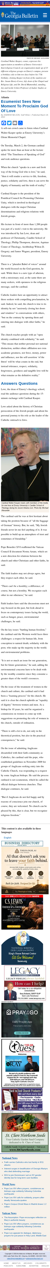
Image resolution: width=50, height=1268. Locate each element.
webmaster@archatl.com (34, 1258)
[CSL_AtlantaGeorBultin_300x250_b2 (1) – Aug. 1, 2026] (22, 929)
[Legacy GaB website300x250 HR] (25, 999)
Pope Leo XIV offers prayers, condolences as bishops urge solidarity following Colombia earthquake (24, 1191)
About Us (16, 1263)
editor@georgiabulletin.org (16, 1258)
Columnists (40, 1263)
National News (10, 1158)
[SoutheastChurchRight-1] (21, 1110)
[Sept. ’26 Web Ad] (22, 964)
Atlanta (5, 97)
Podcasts (8, 1266)
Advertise (33, 1266)
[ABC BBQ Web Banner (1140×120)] (25, 5)
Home (6, 1263)
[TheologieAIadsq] (25, 893)
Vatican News (9, 1213)
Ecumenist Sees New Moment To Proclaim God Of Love (24, 106)
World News (8, 1184)
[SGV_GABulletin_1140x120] (25, 1250)
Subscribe (21, 1266)
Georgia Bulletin (19, 15)
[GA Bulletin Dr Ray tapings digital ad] (22, 1087)
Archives (28, 1263)
